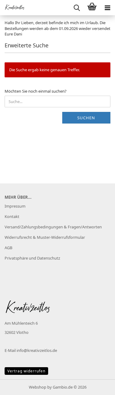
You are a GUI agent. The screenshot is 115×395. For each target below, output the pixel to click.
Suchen (86, 117)
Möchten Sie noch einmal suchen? (36, 91)
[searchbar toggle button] (76, 7)
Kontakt (12, 216)
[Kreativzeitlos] (12, 7)
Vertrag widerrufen (26, 371)
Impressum (15, 206)
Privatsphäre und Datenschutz (32, 258)
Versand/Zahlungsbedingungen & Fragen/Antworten (53, 227)
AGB (8, 247)
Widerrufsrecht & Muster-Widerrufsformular (45, 237)
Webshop (37, 387)
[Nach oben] (98, 385)
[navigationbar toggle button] (107, 7)
